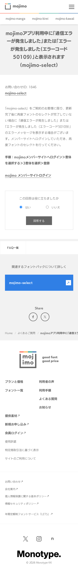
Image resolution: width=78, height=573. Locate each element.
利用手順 (45, 390)
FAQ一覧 (13, 248)
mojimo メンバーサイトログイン (28, 175)
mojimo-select (15, 93)
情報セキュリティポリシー (20, 504)
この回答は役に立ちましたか (39, 198)
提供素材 (11, 415)
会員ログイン (14, 433)
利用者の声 (46, 381)
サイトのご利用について (20, 458)
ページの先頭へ (71, 566)
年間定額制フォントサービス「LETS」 (27, 514)
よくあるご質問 (26, 333)
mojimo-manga (15, 18)
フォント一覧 (14, 390)
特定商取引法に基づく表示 (22, 450)
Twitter (45, 317)
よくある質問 (48, 399)
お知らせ (45, 407)
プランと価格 (14, 381)
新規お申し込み (15, 424)
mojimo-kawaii (64, 18)
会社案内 (10, 489)
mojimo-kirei (40, 18)
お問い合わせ (13, 482)
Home (9, 333)
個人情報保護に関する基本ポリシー (26, 496)
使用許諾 (10, 441)
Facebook (33, 317)
